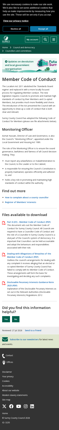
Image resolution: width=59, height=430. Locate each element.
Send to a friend (33, 330)
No (15, 319)
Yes (6, 319)
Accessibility (7, 385)
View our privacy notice (15, 21)
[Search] (45, 39)
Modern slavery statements (15, 395)
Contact (9, 355)
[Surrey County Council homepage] (6, 39)
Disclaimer (7, 371)
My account (32, 39)
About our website (10, 390)
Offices (9, 362)
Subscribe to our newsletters (24, 339)
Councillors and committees (18, 50)
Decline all (16, 29)
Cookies (6, 381)
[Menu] (54, 39)
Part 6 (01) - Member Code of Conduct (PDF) (29, 222)
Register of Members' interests (20, 202)
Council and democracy (24, 47)
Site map (6, 399)
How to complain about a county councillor (27, 197)
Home (5, 47)
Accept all (43, 29)
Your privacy (7, 376)
